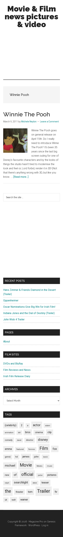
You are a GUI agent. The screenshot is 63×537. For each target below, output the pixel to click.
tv (56, 492)
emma (8, 449)
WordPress (34, 525)
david (19, 440)
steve (35, 483)
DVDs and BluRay (13, 363)
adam (47, 425)
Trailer (43, 491)
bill (19, 433)
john (36, 456)
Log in (45, 525)
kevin (45, 457)
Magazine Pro (36, 521)
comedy (8, 440)
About (6, 341)
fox (55, 449)
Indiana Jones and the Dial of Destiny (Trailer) (29, 313)
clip (49, 432)
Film (44, 448)
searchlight (21, 482)
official (27, 474)
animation (9, 433)
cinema (39, 432)
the (8, 491)
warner (24, 499)
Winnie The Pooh (26, 114)
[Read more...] (20, 176)
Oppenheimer (10, 300)
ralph (7, 483)
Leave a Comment (49, 121)
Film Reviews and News (17, 369)
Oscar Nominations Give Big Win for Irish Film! (29, 306)
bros (27, 432)
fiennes (31, 449)
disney (43, 440)
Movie (26, 465)
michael (10, 465)
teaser (45, 482)
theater (19, 492)
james (25, 456)
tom (30, 491)
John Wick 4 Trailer (14, 319)
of (15, 475)
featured (20, 449)
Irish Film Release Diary (16, 376)
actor (37, 425)
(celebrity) (10, 425)
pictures (51, 474)
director (29, 440)
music (49, 466)
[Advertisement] (31, 55)
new (7, 475)
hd (16, 457)
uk (6, 500)
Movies (39, 466)
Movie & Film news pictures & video (31, 16)
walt (14, 499)
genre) (8, 457)
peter (40, 475)
